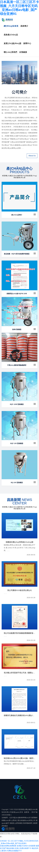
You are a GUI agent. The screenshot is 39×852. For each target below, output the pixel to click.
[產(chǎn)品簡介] (19, 197)
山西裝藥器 (19, 823)
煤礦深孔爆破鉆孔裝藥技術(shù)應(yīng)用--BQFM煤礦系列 (19, 715)
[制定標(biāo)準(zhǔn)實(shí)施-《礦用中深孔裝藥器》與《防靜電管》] (19, 742)
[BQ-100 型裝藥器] (19, 464)
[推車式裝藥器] (19, 311)
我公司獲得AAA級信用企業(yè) (19, 590)
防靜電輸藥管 (27, 823)
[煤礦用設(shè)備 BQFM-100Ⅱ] (19, 275)
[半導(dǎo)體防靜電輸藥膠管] (19, 347)
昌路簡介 (24, 26)
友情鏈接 (23, 52)
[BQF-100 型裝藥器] (19, 425)
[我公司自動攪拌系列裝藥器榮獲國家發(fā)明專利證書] (19, 616)
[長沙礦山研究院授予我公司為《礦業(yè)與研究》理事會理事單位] (19, 656)
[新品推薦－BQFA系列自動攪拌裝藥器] (19, 236)
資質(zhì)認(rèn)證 (12, 43)
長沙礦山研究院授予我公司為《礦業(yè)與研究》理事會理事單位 (19, 673)
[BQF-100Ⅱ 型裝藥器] (19, 386)
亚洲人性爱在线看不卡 (23, 848)
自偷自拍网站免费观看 (8, 846)
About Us (32, 156)
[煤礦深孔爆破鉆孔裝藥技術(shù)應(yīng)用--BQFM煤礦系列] (19, 699)
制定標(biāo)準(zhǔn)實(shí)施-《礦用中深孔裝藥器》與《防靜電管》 (19, 758)
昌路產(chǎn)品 (11, 35)
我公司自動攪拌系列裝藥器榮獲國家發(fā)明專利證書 (19, 633)
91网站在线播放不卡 (14, 851)
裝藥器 (12, 823)
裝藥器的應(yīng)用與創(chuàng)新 (19, 542)
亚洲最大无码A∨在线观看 (26, 846)
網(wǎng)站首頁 (11, 26)
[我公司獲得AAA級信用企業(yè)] (19, 574)
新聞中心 (27, 43)
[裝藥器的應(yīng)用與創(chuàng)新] (19, 525)
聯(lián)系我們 (10, 52)
